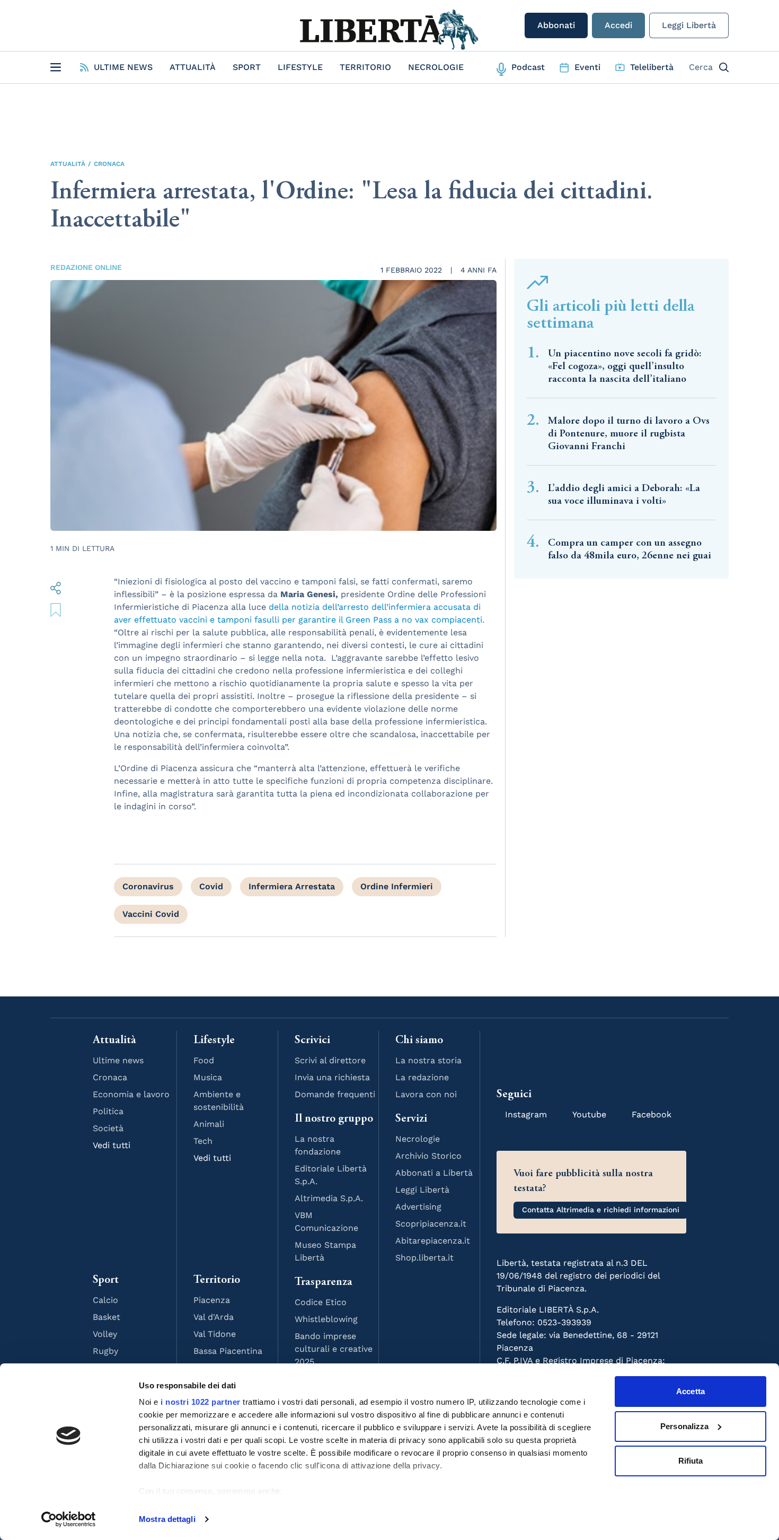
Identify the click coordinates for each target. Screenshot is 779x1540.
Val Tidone (214, 1334)
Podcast (528, 67)
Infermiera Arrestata (292, 886)
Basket (106, 1317)
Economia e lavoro (131, 1094)
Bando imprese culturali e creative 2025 (334, 1349)
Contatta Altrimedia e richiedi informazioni (600, 1209)
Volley (105, 1334)
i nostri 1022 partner (201, 1401)
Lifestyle (300, 67)
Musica (207, 1077)
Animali (208, 1124)
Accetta (690, 1391)
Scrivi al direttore (330, 1060)
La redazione (422, 1077)
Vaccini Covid (150, 914)
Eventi (587, 67)
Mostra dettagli (167, 1519)
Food (203, 1060)
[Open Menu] (55, 67)
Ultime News (123, 67)
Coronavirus (148, 886)
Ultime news (118, 1060)
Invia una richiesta (332, 1077)
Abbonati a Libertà (434, 1173)
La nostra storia (428, 1060)
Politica (108, 1111)
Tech (203, 1141)
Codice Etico (321, 1302)
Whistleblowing (326, 1319)
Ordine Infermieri (396, 886)
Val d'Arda (213, 1317)
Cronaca (109, 164)
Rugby (105, 1351)
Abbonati (556, 25)
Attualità (193, 67)
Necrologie (436, 67)
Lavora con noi (426, 1094)
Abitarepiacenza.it (432, 1241)
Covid (211, 886)
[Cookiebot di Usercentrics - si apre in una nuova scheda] (68, 1519)
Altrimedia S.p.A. (329, 1198)
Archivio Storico (428, 1156)
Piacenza (211, 1300)
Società (108, 1128)
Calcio (105, 1300)
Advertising (418, 1207)
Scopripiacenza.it (430, 1224)
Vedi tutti (111, 1145)
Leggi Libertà (689, 25)
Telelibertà (652, 67)
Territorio (365, 67)
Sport (247, 67)
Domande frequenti (335, 1094)
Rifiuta (690, 1460)
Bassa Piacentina (227, 1351)
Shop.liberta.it (424, 1258)
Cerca (701, 67)
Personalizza (684, 1426)
